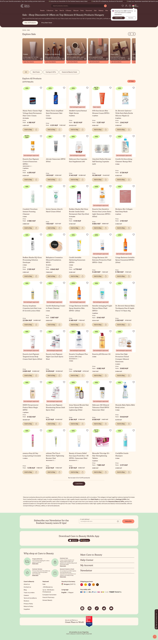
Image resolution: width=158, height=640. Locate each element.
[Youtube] (111, 608)
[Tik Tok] (97, 608)
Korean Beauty (47, 600)
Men (106, 10)
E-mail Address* (85, 519)
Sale (56, 10)
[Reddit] (104, 608)
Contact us (27, 587)
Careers (26, 595)
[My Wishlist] (122, 6)
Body (82, 10)
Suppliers (27, 609)
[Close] (156, 610)
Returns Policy (28, 606)
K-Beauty (68, 10)
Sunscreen (89, 10)
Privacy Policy (28, 604)
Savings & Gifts (51, 72)
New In (62, 10)
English (64, 593)
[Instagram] (82, 608)
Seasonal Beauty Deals (69, 72)
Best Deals (36, 72)
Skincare (76, 10)
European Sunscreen (49, 595)
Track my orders (29, 593)
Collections (50, 10)
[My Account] (126, 6)
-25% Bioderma (48, 587)
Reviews (26, 601)
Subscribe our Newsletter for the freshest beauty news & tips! (68, 1)
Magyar (70, 593)
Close (135, 11)
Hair (95, 10)
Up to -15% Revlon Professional (48, 591)
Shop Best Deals (46, 23)
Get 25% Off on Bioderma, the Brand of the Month (108, 1)
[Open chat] (155, 637)
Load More (79, 484)
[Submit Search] (105, 6)
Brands (42, 10)
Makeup (101, 10)
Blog (25, 590)
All (26, 72)
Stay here (130, 18)
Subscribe (128, 521)
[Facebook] (90, 608)
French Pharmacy (48, 597)
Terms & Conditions (30, 598)
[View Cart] (130, 6)
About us (27, 584)
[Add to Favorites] (41, 88)
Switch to (118, 18)
